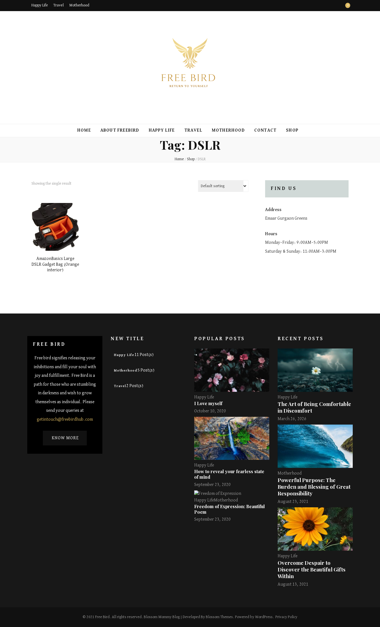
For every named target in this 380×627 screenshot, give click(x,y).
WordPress (264, 617)
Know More (65, 438)
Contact (265, 130)
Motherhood (79, 5)
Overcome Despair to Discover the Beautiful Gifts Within (312, 569)
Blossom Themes (219, 617)
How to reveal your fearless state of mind (229, 474)
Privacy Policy (286, 617)
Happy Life (39, 5)
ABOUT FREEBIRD (119, 130)
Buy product (55, 227)
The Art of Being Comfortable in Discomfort (314, 407)
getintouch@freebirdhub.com (65, 419)
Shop (292, 130)
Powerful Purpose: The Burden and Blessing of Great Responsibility (314, 486)
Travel (58, 5)
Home (84, 130)
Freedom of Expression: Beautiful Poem (229, 509)
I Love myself (208, 403)
